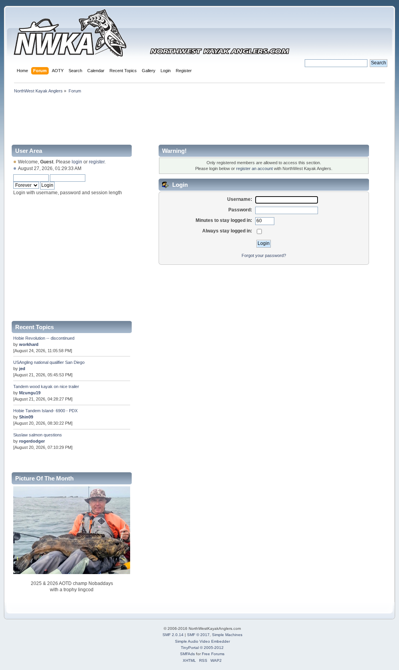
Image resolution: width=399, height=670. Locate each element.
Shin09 (26, 417)
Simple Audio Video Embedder (202, 641)
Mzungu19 (30, 392)
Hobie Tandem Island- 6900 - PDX (45, 410)
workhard (29, 344)
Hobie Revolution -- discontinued (43, 338)
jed (22, 368)
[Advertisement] (199, 117)
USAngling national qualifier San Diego (49, 362)
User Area (28, 150)
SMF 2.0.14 (173, 635)
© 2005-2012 (212, 647)
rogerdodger (32, 441)
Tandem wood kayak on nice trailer (46, 386)
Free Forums (213, 654)
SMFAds (187, 654)
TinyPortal (190, 647)
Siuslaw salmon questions (37, 434)
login (77, 162)
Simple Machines (227, 635)
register (96, 162)
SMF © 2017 (198, 635)
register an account (254, 168)
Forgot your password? (264, 255)
